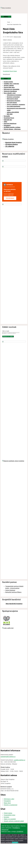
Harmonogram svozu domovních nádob (16, 109)
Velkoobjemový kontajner (14, 95)
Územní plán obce (9, 87)
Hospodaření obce (9, 815)
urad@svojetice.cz (19, 760)
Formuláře (7, 116)
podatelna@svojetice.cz (8, 756)
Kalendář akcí (8, 120)
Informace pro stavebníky (11, 89)
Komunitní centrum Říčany (13, 592)
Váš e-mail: (5, 331)
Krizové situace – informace (12, 129)
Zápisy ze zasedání (10, 819)
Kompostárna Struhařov (13, 100)
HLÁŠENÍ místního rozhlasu (12, 127)
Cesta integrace (10, 590)
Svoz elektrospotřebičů (13, 106)
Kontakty (6, 817)
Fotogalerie (7, 125)
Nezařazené (6, 74)
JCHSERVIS (19, 831)
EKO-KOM (9, 114)
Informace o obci (9, 799)
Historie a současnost (10, 805)
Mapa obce (7, 803)
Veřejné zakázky (9, 85)
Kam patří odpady (12, 102)
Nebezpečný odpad (12, 98)
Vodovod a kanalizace (10, 91)
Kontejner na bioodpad (13, 97)
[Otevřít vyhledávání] (4, 14)
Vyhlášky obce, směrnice (11, 83)
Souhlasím (15, 842)
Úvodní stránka (8, 82)
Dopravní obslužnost (10, 123)
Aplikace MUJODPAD (13, 112)
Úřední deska (8, 813)
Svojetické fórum (9, 118)
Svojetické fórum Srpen (10, 71)
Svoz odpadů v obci (9, 93)
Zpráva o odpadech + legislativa (16, 104)
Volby (5, 121)
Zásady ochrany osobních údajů (14, 821)
